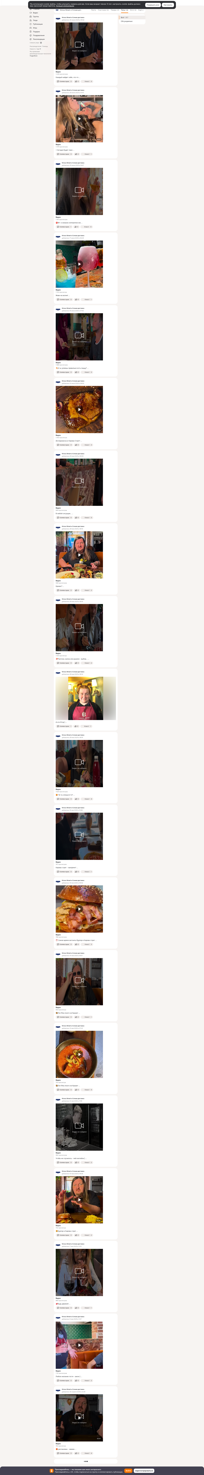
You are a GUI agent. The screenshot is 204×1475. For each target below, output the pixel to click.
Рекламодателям (35, 46)
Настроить (168, 5)
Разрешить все (153, 5)
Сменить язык (34, 43)
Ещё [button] (38, 49)
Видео (58, 72)
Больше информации (65, 6)
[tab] (93, 10)
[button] (64, 81)
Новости (33, 49)
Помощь (45, 46)
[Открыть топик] (85, 77)
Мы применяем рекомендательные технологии (40, 54)
